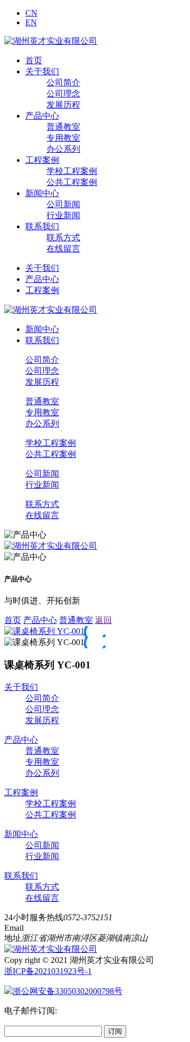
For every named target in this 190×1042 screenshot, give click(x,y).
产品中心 (42, 115)
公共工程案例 (71, 182)
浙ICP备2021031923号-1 (48, 971)
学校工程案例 (71, 171)
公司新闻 (63, 204)
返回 (103, 620)
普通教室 (63, 126)
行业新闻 (63, 215)
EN (31, 22)
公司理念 (63, 93)
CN (31, 12)
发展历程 (63, 104)
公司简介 (63, 82)
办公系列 (63, 148)
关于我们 (42, 71)
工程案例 (42, 159)
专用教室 (63, 137)
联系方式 (63, 237)
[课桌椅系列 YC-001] (44, 631)
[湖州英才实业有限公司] (50, 40)
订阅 (115, 1031)
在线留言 (63, 248)
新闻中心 (42, 193)
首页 (33, 60)
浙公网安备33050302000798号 (67, 991)
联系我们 (42, 226)
